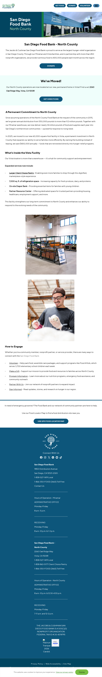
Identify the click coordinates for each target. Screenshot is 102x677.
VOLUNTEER (85, 6)
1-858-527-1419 (41, 477)
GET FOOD (59, 6)
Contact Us (39, 486)
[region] (51, 672)
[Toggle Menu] (96, 5)
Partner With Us (16, 384)
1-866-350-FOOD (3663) (45, 481)
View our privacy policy (64, 672)
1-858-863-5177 (41, 564)
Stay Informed (15, 389)
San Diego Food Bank (8, 6)
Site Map (67, 664)
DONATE (72, 6)
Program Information (18, 376)
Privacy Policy (37, 664)
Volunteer (13, 363)
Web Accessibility (53, 664)
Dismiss (82, 672)
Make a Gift (14, 371)
